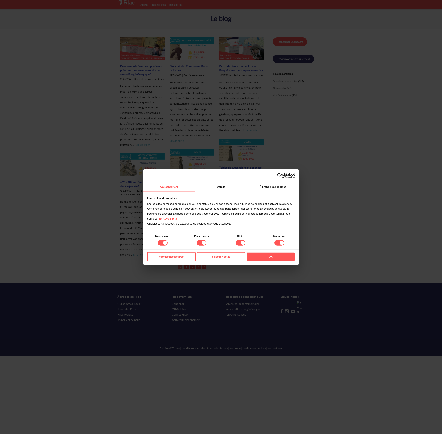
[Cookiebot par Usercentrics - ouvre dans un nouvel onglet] (280, 175)
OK (271, 256)
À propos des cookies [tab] (273, 186)
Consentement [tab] (169, 186)
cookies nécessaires (171, 256)
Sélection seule (221, 256)
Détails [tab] (221, 186)
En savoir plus (168, 218)
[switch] (201, 243)
